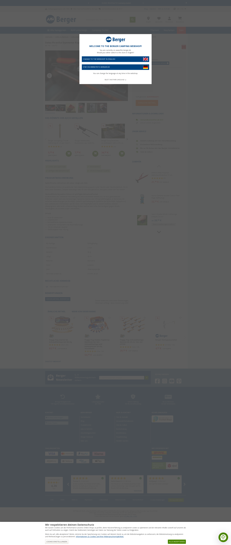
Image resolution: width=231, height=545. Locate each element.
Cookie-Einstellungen (56, 542)
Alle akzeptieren (177, 542)
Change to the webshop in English (99, 59)
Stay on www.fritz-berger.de (96, 67)
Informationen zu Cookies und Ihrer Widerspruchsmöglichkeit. (100, 537)
